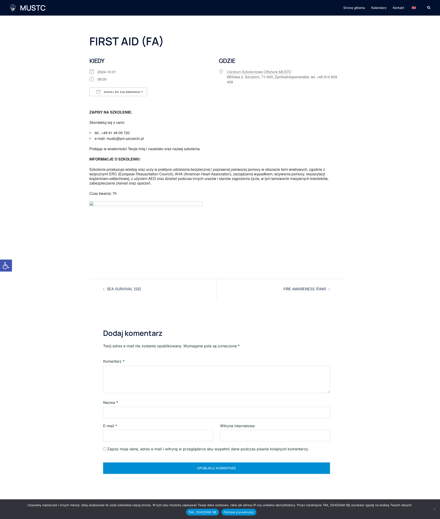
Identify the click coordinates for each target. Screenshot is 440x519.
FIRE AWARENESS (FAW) (304, 289)
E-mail (110, 426)
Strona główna (354, 8)
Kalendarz (378, 8)
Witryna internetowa (237, 426)
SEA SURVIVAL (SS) (124, 289)
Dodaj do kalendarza (121, 92)
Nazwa (110, 402)
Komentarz (114, 361)
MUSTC (33, 8)
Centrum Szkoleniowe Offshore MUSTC (259, 71)
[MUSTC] (12, 7)
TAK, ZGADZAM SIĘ (202, 512)
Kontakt (398, 8)
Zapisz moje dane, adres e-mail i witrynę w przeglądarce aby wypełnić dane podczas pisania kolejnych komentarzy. (208, 449)
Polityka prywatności (239, 512)
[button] (6, 266)
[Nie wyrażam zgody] (434, 509)
